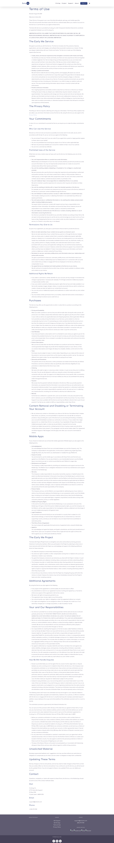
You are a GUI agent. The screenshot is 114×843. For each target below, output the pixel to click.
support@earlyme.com (80, 820)
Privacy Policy (33, 115)
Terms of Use (57, 825)
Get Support (57, 820)
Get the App (57, 822)
